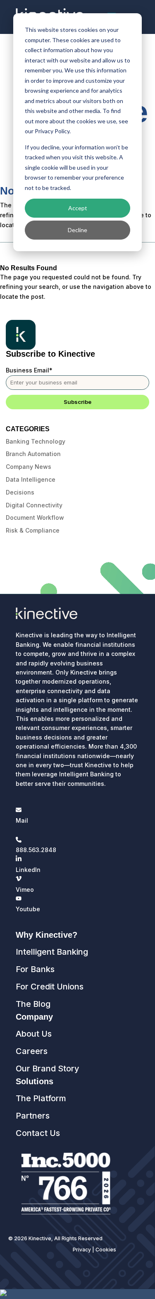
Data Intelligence (30, 479)
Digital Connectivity (34, 505)
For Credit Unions (49, 987)
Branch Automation (33, 453)
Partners (33, 1116)
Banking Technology (35, 441)
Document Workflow (35, 517)
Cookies (105, 1249)
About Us (34, 1034)
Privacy (82, 1249)
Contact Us (38, 1133)
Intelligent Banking (52, 952)
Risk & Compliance (33, 530)
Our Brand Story (47, 1068)
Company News (28, 466)
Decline (77, 229)
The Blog (33, 1004)
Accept (77, 207)
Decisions (20, 492)
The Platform (41, 1098)
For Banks (35, 969)
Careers (32, 1051)
